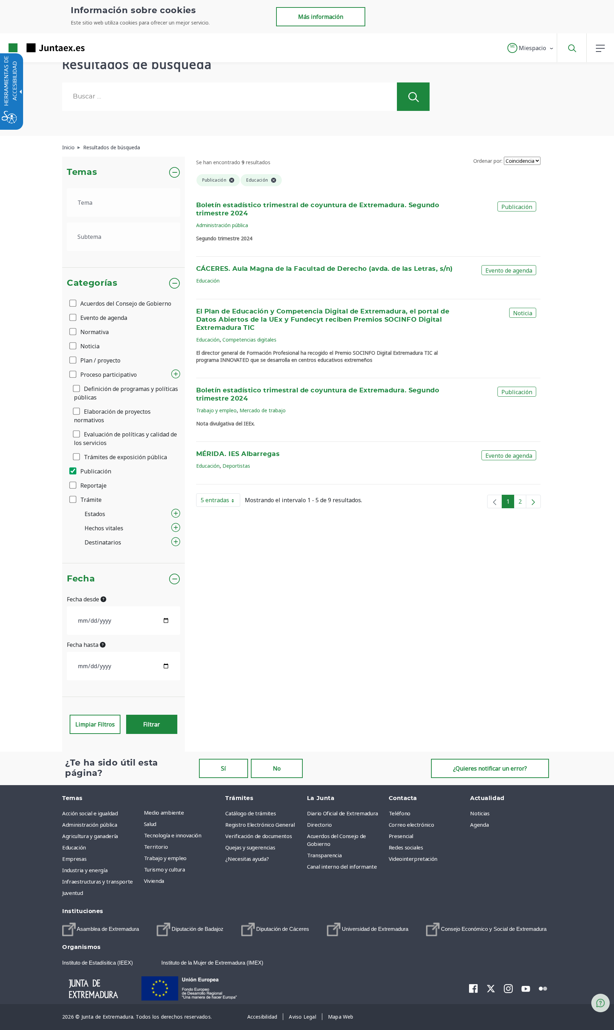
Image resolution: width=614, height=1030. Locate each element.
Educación (208, 280)
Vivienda (154, 880)
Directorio (319, 824)
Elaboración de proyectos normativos (112, 416)
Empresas (74, 858)
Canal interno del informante (342, 866)
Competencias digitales (249, 339)
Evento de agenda (103, 318)
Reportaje (93, 485)
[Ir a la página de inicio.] (34, 48)
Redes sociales (406, 847)
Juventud (72, 892)
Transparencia (324, 855)
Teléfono (399, 813)
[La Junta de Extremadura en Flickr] (543, 988)
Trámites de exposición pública (124, 457)
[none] (494, 501)
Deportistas (236, 465)
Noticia (89, 346)
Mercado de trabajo (262, 410)
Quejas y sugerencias (250, 847)
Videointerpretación (413, 858)
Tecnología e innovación (172, 835)
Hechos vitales (104, 528)
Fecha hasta (83, 645)
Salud (150, 823)
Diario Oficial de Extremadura (342, 813)
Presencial (401, 835)
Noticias (479, 813)
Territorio (156, 846)
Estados (95, 514)
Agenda (479, 824)
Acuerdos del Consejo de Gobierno (125, 303)
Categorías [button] (92, 283)
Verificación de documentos (258, 835)
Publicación (95, 471)
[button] (531, 48)
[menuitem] (183, 812)
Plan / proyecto (99, 360)
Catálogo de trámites (250, 813)
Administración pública (222, 225)
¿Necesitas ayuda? (247, 858)
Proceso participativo (108, 375)
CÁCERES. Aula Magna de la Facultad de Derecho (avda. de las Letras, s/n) (324, 269)
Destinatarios (103, 542)
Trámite (90, 500)
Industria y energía (84, 870)
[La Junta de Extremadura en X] (491, 988)
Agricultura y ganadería (90, 835)
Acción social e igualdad (90, 813)
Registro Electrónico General (260, 824)
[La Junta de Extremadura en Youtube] (525, 988)
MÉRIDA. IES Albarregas (238, 454)
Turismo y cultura (164, 869)
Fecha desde (84, 599)
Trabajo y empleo (216, 410)
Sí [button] (223, 768)
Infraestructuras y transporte (97, 881)
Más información (320, 17)
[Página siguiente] (533, 501)
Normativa (94, 332)
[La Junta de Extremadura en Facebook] (473, 988)
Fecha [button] (81, 579)
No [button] (277, 768)
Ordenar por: (487, 160)
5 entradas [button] (220, 501)
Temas (82, 172)
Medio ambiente (164, 812)
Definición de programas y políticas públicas (126, 393)
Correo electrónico (411, 824)
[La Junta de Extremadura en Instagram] (508, 988)
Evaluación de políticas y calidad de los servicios (125, 438)
